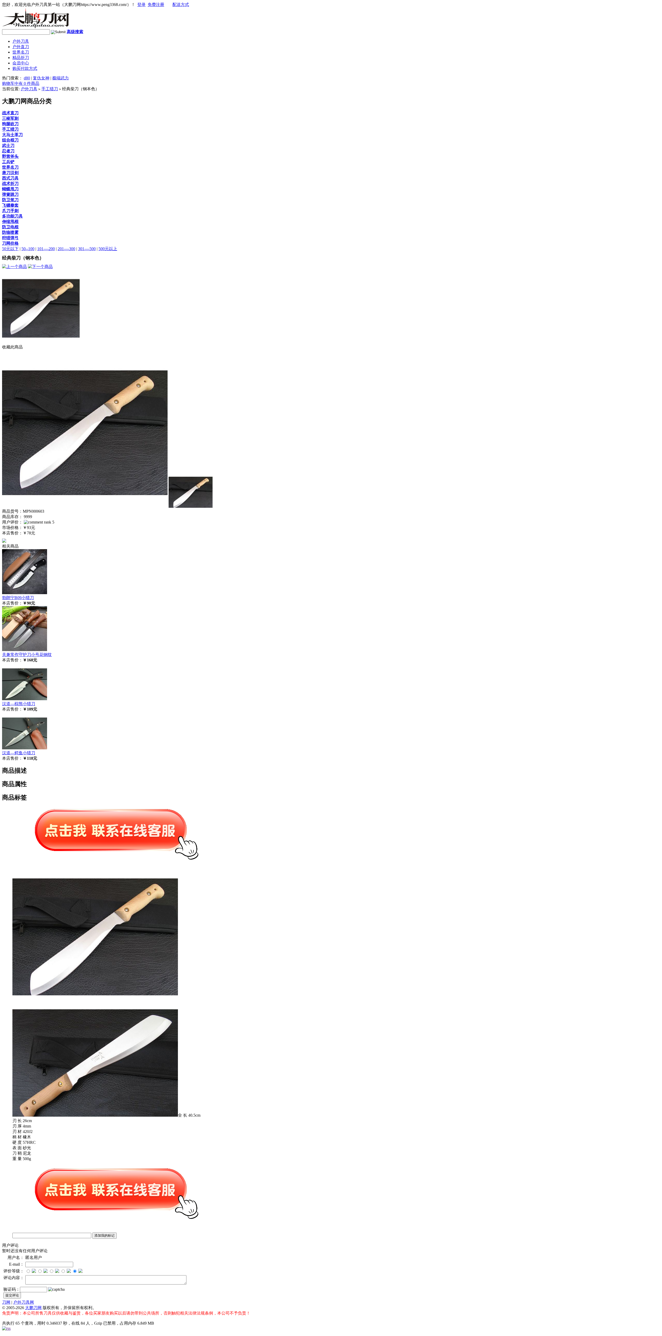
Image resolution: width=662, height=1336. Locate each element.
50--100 (27, 249)
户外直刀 (20, 46)
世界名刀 (20, 52)
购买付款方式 (24, 68)
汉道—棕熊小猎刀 (18, 703)
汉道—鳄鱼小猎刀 (18, 753)
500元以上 (108, 249)
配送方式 (180, 4)
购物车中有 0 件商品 (20, 83)
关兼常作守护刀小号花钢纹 (27, 654)
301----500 (87, 249)
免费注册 (156, 4)
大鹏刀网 (33, 1307)
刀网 (6, 1302)
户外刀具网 (23, 1302)
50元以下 (10, 249)
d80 (27, 78)
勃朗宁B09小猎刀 (18, 597)
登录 (141, 4)
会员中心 (20, 63)
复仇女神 (41, 78)
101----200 (46, 249)
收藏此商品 (12, 347)
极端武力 (60, 78)
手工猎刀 (49, 89)
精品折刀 (20, 57)
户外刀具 (20, 41)
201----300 (66, 249)
